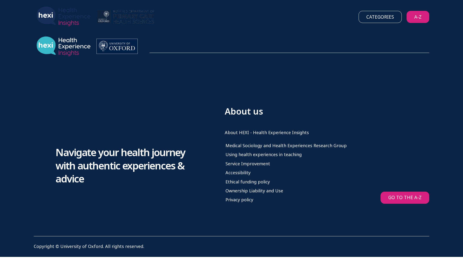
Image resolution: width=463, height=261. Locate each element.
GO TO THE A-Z (405, 197)
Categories (380, 17)
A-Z (418, 17)
